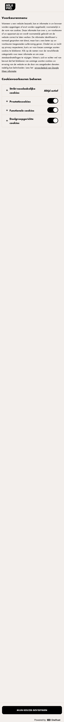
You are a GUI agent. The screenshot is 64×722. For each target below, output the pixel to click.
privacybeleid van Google (47, 67)
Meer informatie (9, 71)
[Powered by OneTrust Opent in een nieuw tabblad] (47, 720)
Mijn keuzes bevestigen (32, 710)
